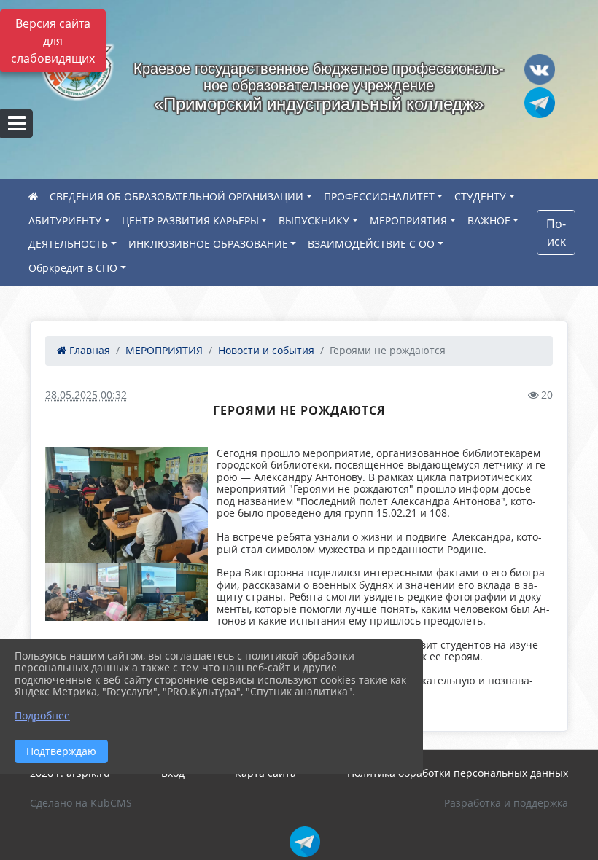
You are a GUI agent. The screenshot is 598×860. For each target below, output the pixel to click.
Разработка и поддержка (506, 803)
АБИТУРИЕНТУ (64, 220)
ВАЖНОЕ (488, 220)
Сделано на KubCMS (81, 803)
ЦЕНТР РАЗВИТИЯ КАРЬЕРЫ (190, 220)
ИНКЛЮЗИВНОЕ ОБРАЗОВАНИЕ (208, 244)
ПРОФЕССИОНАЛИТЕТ (379, 196)
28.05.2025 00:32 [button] (86, 395)
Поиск (556, 232)
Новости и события (266, 350)
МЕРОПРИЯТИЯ (408, 220)
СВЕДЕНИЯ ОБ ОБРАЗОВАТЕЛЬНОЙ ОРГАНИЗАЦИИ (176, 196)
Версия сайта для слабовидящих (53, 40)
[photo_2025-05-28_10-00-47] (168, 592)
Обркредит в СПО (72, 268)
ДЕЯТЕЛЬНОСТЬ (68, 244)
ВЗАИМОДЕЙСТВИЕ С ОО (371, 244)
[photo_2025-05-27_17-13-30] (126, 505)
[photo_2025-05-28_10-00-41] (86, 592)
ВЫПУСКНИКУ (314, 220)
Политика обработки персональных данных (457, 773)
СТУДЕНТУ (480, 196)
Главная (88, 350)
